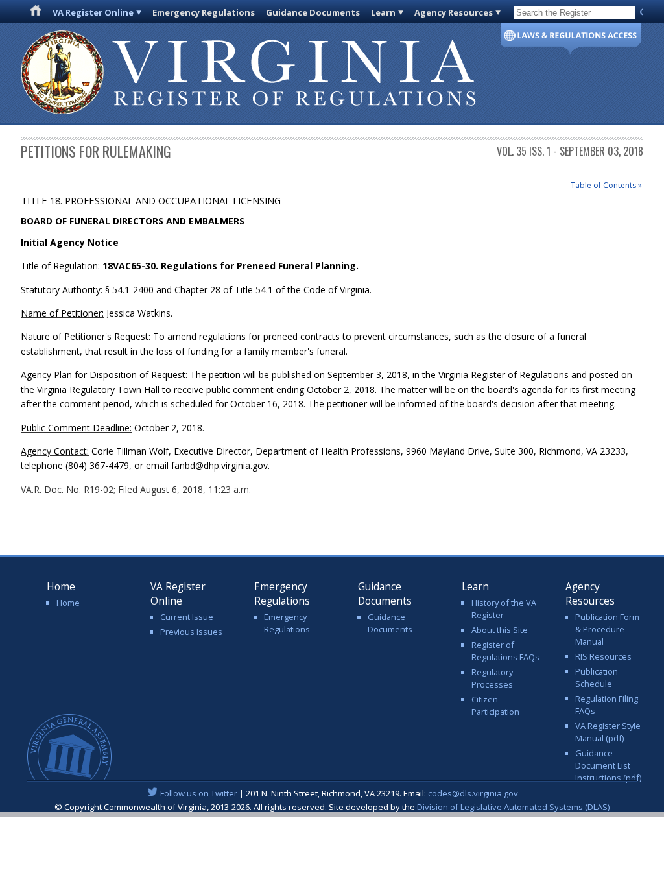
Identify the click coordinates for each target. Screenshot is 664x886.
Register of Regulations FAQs (505, 651)
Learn (383, 12)
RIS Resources (603, 656)
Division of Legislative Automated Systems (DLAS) (513, 807)
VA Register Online (93, 12)
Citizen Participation (495, 705)
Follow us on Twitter (198, 793)
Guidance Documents (313, 12)
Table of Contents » (606, 185)
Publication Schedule (596, 677)
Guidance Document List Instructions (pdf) (608, 765)
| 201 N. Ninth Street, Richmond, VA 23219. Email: (339, 793)
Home (68, 602)
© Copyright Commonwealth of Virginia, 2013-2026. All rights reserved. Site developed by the (332, 807)
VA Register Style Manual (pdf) (608, 732)
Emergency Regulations (203, 12)
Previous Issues (191, 632)
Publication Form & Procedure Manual (607, 629)
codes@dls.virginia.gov (473, 793)
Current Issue (186, 617)
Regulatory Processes (492, 678)
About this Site (499, 630)
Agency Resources (453, 12)
